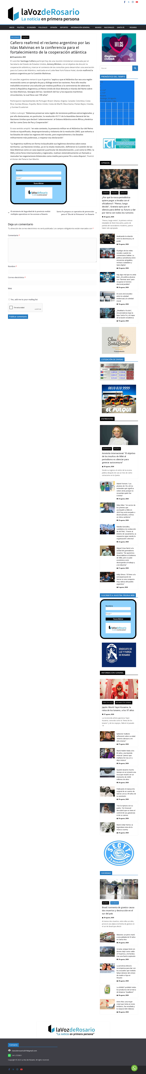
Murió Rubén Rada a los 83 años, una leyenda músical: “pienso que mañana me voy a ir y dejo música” (125, 755)
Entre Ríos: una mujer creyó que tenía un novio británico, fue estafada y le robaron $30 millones (126, 1005)
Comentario (14, 235)
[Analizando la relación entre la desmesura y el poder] (107, 240)
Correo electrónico (17, 277)
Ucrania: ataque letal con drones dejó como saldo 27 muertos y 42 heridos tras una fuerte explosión (126, 952)
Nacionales (109, 27)
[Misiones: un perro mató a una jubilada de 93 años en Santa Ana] (107, 938)
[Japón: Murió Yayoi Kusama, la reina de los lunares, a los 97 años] (119, 689)
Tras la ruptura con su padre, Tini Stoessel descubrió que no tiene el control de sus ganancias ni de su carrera (126, 810)
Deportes (64, 27)
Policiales (42, 27)
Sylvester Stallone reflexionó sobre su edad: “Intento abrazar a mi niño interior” (126, 737)
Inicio (11, 27)
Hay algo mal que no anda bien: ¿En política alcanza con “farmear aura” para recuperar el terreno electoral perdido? (126, 279)
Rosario (133, 27)
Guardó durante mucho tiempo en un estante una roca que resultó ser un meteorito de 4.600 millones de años (126, 774)
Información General (80, 27)
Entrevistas (107, 449)
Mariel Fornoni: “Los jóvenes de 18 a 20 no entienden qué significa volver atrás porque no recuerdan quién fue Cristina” (125, 490)
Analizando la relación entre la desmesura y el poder (125, 238)
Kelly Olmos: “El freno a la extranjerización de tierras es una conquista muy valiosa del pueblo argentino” (126, 579)
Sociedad (114, 903)
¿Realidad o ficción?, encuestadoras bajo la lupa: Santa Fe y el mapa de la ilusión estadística (126, 314)
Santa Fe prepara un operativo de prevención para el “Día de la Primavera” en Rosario (75, 212)
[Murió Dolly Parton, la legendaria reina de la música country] (107, 828)
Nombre (19, 170)
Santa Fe (120, 27)
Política (20, 27)
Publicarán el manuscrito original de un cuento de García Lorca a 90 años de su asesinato (126, 792)
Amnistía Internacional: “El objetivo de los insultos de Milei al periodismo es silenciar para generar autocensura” (118, 458)
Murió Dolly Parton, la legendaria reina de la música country (125, 827)
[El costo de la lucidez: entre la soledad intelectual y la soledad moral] (107, 299)
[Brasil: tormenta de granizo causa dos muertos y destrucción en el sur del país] (119, 889)
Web (10, 288)
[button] (91, 27)
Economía (31, 27)
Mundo (98, 27)
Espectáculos (108, 703)
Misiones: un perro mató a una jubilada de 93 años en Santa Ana (126, 937)
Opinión (53, 27)
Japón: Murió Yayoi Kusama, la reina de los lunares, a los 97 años (118, 709)
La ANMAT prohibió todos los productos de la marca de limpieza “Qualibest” (126, 989)
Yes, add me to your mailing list (24, 299)
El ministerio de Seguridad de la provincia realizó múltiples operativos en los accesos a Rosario (30, 212)
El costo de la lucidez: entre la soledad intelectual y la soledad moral (125, 297)
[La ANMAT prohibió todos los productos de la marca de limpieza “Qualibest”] (107, 991)
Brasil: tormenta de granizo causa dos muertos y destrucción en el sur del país (118, 910)
